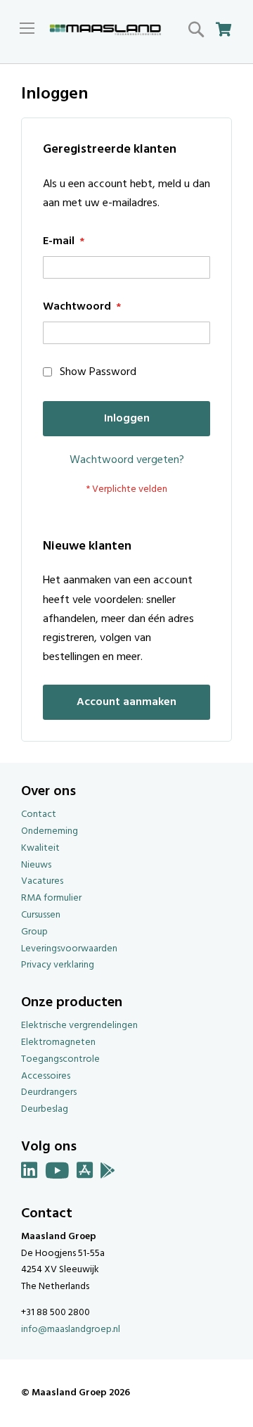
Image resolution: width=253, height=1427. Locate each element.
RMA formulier (51, 898)
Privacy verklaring (57, 965)
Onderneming (49, 831)
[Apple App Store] (85, 1173)
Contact (38, 814)
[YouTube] (57, 1173)
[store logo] (105, 30)
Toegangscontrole (60, 1059)
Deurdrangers (49, 1092)
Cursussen (40, 915)
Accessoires (45, 1076)
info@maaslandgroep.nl (70, 1329)
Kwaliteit (40, 848)
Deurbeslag (44, 1109)
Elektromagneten (58, 1042)
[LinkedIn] (29, 1173)
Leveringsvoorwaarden (69, 949)
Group (34, 932)
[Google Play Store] (107, 1173)
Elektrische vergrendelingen (79, 1025)
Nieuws (36, 865)
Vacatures (42, 881)
